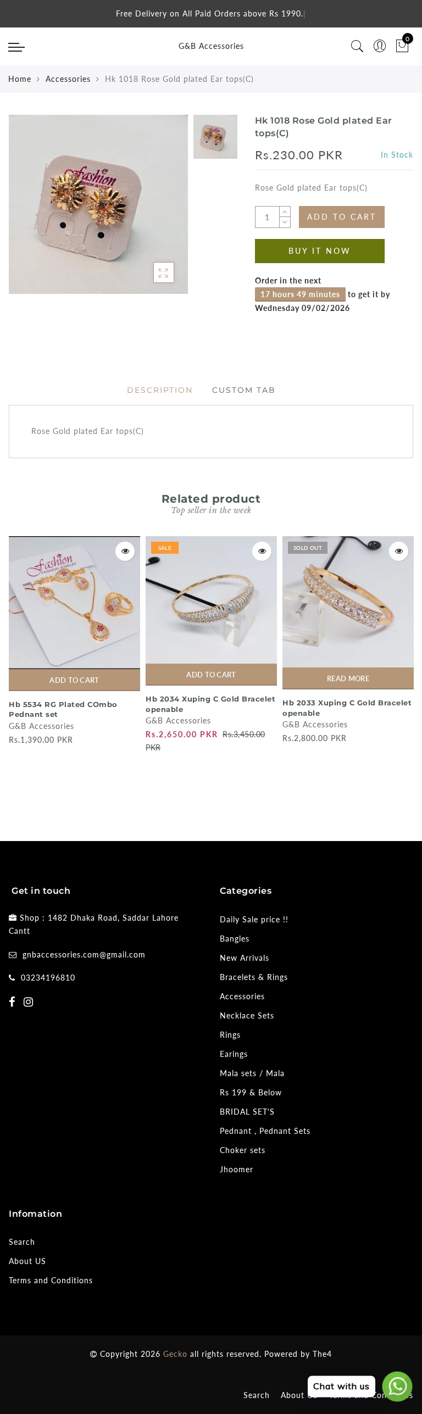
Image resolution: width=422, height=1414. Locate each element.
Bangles (234, 938)
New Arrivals (244, 957)
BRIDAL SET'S (247, 1111)
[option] (98, 204)
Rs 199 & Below (251, 1092)
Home (19, 78)
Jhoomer (236, 1169)
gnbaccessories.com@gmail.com (84, 954)
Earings (234, 1054)
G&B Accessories (211, 46)
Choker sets (242, 1150)
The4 (322, 1354)
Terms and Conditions (51, 1280)
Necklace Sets (247, 1015)
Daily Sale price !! (254, 919)
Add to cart (74, 680)
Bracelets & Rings (254, 977)
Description (160, 390)
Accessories (68, 78)
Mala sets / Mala (252, 1073)
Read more (348, 678)
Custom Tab (244, 390)
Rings (230, 1034)
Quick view (125, 551)
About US (27, 1261)
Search (22, 1241)
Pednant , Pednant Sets (265, 1130)
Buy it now (319, 250)
